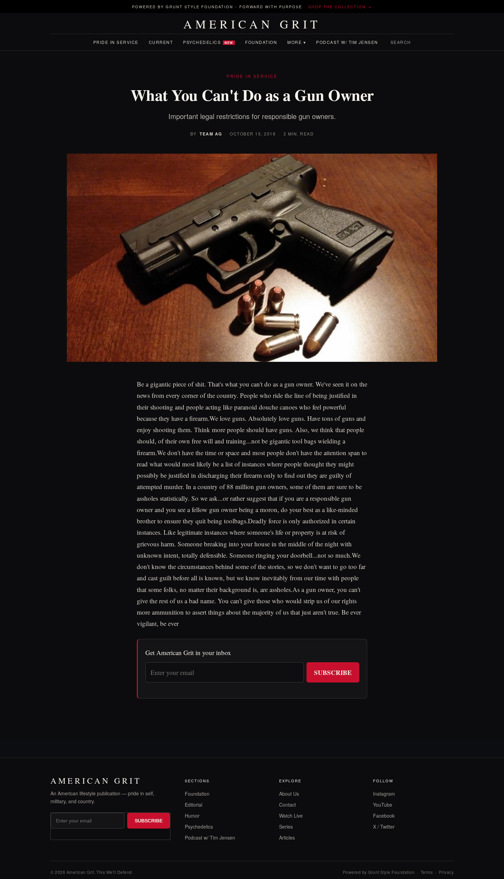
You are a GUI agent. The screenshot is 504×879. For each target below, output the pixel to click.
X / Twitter (384, 826)
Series (286, 826)
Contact (287, 804)
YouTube (382, 804)
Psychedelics (208, 42)
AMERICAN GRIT (252, 24)
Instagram (384, 793)
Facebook (384, 815)
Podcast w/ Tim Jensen (347, 42)
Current (161, 42)
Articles (287, 837)
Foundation (261, 42)
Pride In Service (116, 42)
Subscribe (333, 672)
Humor (192, 815)
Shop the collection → (340, 6)
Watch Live (291, 815)
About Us (289, 793)
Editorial (193, 804)
